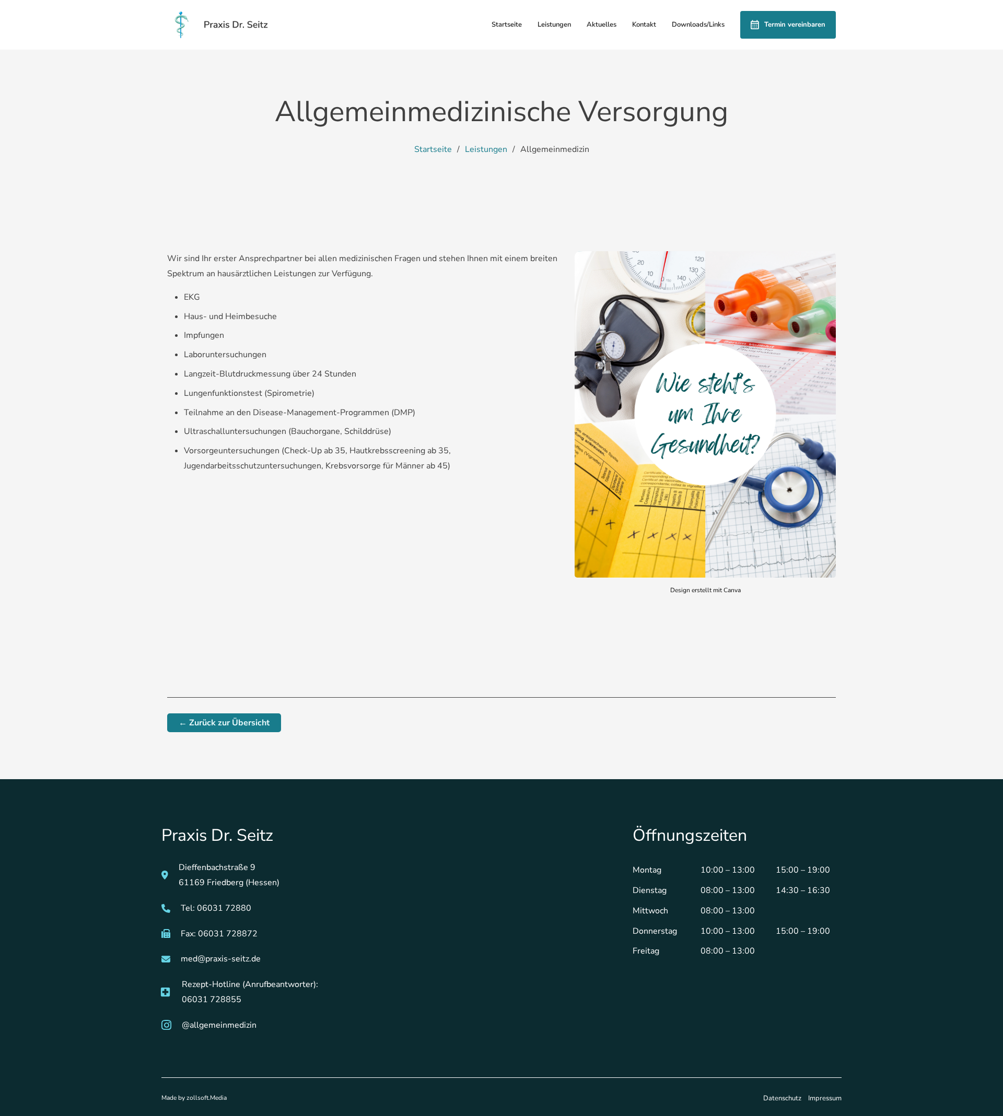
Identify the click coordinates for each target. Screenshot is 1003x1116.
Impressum (825, 1098)
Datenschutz (782, 1098)
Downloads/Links (698, 24)
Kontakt (644, 24)
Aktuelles (601, 24)
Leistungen (554, 24)
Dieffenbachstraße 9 (218, 867)
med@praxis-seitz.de (221, 959)
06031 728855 (211, 999)
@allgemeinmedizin (219, 1025)
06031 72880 (224, 908)
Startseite (507, 24)
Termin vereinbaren (794, 24)
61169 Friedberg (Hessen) (229, 882)
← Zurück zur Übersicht (224, 723)
